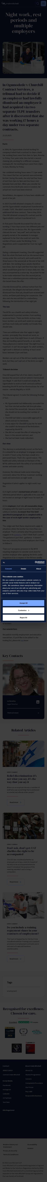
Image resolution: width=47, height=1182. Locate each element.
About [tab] (38, 569)
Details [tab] (23, 569)
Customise (22, 610)
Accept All (23, 603)
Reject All (23, 618)
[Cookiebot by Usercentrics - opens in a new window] (34, 562)
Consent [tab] (8, 569)
